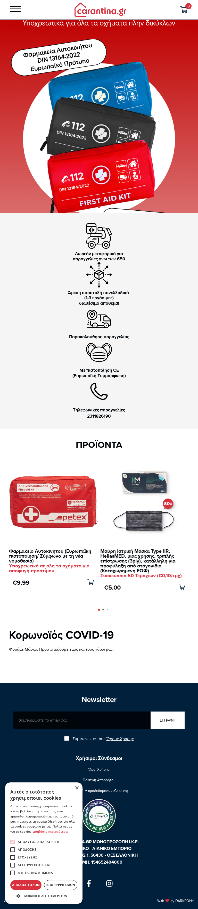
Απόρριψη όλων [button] (60, 885)
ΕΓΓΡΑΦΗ (167, 720)
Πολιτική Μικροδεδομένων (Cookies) (99, 791)
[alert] (43, 843)
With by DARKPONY (175, 901)
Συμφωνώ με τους (103, 738)
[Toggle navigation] (15, 10)
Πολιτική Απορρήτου (99, 780)
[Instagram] (109, 883)
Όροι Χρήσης (99, 769)
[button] (99, 207)
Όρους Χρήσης (120, 738)
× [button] (77, 788)
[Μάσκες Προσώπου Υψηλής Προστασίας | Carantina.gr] (100, 9)
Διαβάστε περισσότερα (50, 831)
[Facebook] (88, 883)
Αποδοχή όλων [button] (26, 885)
